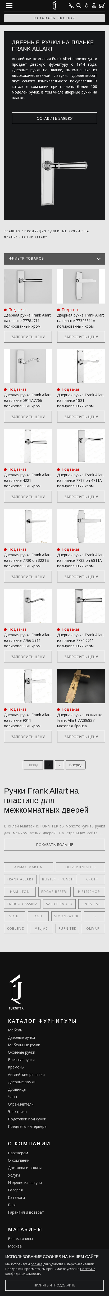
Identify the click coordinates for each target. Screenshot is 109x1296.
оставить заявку (54, 118)
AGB (38, 916)
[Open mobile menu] (9, 5)
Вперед (75, 764)
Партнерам (18, 1152)
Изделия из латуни (25, 1182)
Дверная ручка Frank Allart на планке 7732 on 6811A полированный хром (80, 560)
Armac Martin (28, 867)
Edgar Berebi (54, 891)
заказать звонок (54, 18)
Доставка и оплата (25, 1167)
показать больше (54, 844)
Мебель (15, 1029)
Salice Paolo (59, 904)
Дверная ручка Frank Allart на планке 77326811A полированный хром (80, 321)
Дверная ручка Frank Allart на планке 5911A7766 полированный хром (27, 400)
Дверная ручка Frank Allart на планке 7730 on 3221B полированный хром (27, 560)
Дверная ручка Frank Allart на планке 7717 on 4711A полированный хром (80, 480)
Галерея (15, 1189)
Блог (12, 1204)
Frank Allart (20, 879)
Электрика (17, 1111)
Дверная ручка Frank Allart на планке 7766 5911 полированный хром (27, 640)
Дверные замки (21, 1081)
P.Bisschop (89, 891)
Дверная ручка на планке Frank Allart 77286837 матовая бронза (79, 720)
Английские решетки (26, 1074)
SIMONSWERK (66, 916)
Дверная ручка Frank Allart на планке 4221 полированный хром (27, 480)
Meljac (41, 928)
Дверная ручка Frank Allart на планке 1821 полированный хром (80, 400)
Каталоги (16, 1197)
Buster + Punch (58, 879)
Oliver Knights (80, 867)
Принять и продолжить (54, 1285)
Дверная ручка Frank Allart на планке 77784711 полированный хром (27, 321)
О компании (18, 1160)
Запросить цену (28, 336)
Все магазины (20, 1238)
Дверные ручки (21, 1037)
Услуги (14, 1175)
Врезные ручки (21, 1059)
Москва (15, 1246)
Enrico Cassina (22, 904)
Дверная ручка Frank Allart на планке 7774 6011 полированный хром (80, 640)
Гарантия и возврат (26, 1212)
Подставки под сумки (27, 1118)
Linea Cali (91, 904)
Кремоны (16, 1067)
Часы (12, 1096)
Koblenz (15, 928)
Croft (92, 879)
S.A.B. (14, 916)
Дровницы (17, 1089)
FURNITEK (67, 928)
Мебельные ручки (24, 1044)
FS (95, 916)
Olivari (93, 928)
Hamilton (20, 891)
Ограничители (21, 1104)
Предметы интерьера (27, 1126)
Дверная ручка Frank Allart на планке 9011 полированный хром (27, 720)
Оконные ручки (21, 1052)
